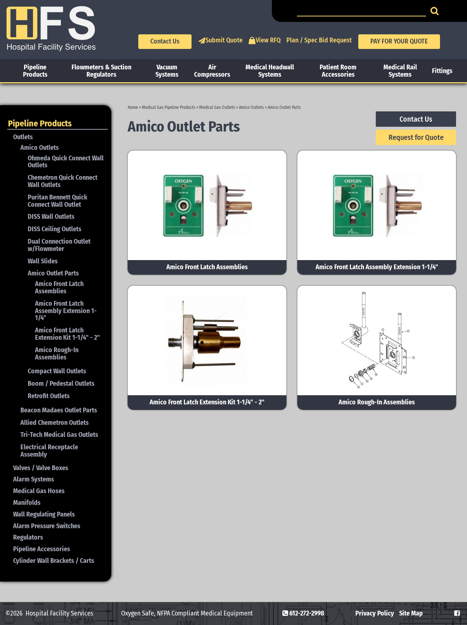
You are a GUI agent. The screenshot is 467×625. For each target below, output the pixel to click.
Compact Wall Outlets (57, 371)
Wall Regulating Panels (44, 514)
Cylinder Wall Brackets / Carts (53, 561)
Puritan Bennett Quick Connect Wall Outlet (57, 201)
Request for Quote (416, 137)
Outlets (23, 137)
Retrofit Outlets (49, 396)
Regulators (28, 537)
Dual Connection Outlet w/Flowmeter (59, 245)
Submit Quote (224, 40)
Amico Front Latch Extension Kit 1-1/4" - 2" (67, 334)
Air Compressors (212, 71)
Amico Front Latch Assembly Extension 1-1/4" (66, 311)
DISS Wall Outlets (51, 217)
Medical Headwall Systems (270, 71)
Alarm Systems (33, 479)
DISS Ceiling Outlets (54, 229)
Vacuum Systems (166, 71)
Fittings (442, 71)
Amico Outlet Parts (284, 107)
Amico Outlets (251, 107)
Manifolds (26, 503)
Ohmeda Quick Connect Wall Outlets (66, 161)
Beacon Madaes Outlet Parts (58, 410)
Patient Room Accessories (338, 71)
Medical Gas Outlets (217, 107)
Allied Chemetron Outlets (54, 423)
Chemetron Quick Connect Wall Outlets (62, 181)
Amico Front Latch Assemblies (59, 287)
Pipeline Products (35, 71)
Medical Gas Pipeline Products (168, 107)
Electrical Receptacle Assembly (49, 450)
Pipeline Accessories (41, 549)
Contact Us (165, 41)
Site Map (411, 613)
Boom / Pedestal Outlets (61, 384)
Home (133, 107)
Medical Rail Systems (400, 71)
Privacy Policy (374, 613)
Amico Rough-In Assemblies (56, 353)
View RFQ (268, 40)
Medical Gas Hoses (39, 491)
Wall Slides (43, 261)
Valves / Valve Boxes (40, 468)
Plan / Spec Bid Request (319, 40)
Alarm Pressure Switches (46, 526)
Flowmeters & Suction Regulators (101, 71)
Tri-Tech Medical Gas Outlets (59, 435)
